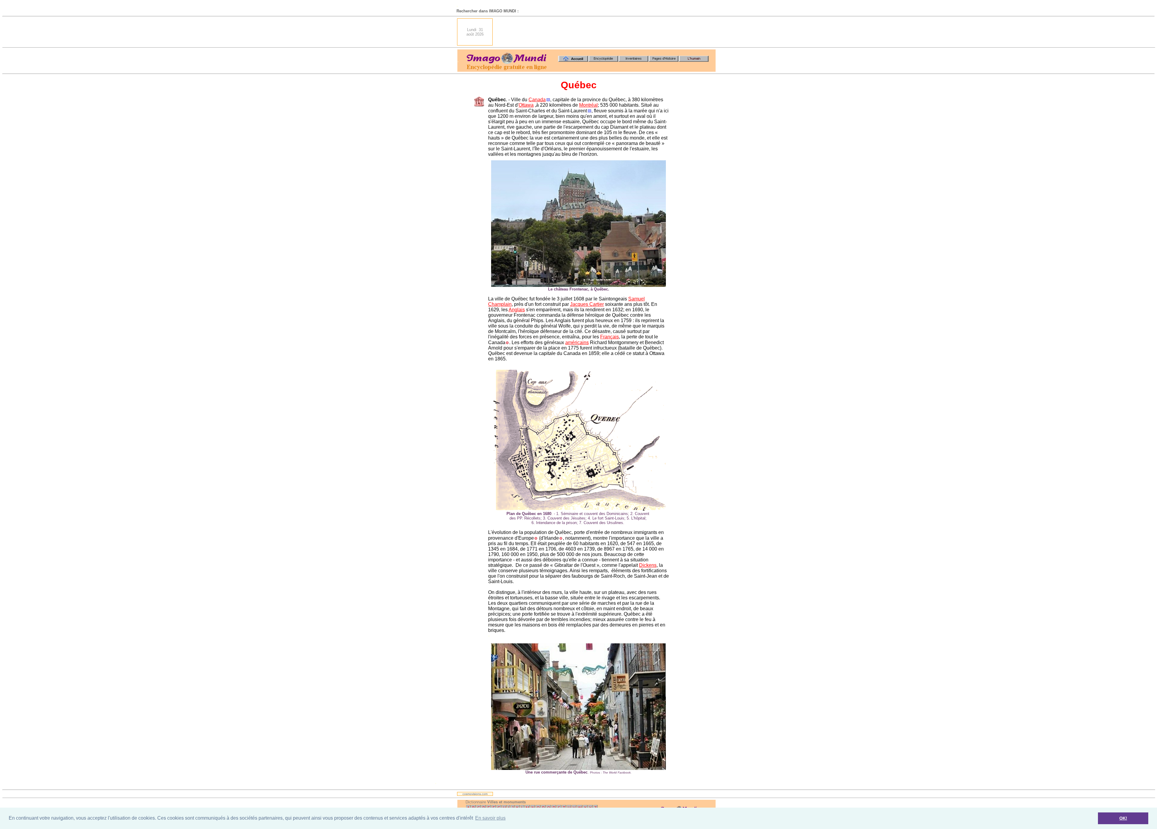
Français (609, 336)
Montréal (588, 105)
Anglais (517, 309)
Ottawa (526, 105)
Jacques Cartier (587, 304)
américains (577, 342)
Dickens (648, 565)
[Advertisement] (606, 32)
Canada (537, 99)
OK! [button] (1123, 818)
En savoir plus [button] (490, 818)
